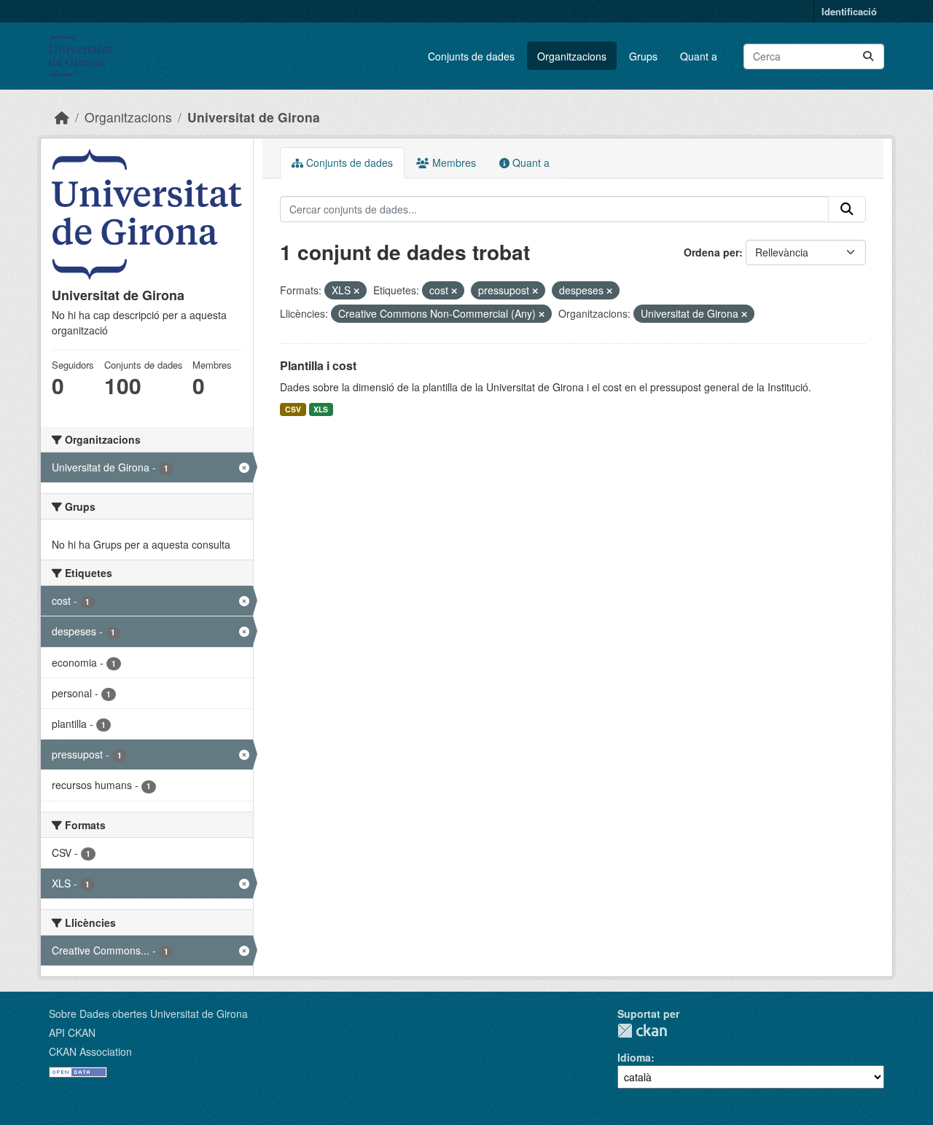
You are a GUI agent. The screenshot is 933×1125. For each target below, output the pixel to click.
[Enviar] (868, 56)
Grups (643, 56)
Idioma (634, 1057)
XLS (320, 409)
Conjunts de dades (471, 56)
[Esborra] (356, 291)
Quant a (698, 56)
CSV (293, 409)
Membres (452, 162)
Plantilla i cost (318, 365)
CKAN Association (90, 1051)
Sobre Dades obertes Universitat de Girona (148, 1013)
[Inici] (62, 117)
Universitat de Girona (253, 117)
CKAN (642, 1030)
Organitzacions (571, 56)
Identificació (849, 11)
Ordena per (711, 252)
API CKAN (72, 1032)
